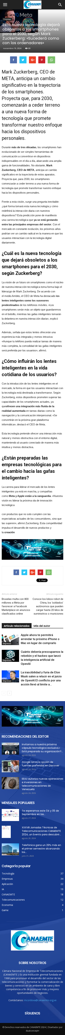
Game (5, 910)
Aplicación (7, 884)
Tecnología (8, 873)
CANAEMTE (8, 894)
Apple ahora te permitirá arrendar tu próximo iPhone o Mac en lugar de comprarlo (40, 639)
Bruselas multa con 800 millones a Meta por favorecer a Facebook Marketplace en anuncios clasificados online (16, 606)
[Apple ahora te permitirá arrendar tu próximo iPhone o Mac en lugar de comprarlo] (10, 639)
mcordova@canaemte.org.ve (40, 1000)
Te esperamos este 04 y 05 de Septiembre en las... (40, 812)
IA (3, 889)
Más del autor (42, 626)
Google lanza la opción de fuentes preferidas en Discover (40, 763)
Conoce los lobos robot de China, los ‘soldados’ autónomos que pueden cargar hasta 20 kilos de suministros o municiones (48, 606)
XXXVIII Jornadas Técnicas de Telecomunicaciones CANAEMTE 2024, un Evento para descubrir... (41, 831)
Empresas (7, 19)
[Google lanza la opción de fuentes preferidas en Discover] (10, 766)
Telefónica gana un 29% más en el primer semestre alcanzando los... (41, 848)
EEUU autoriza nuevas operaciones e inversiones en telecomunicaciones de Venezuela (42, 784)
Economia (7, 905)
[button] (60, 4)
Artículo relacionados (16, 626)
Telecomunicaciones (13, 899)
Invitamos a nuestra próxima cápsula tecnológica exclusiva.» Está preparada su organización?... (42, 748)
